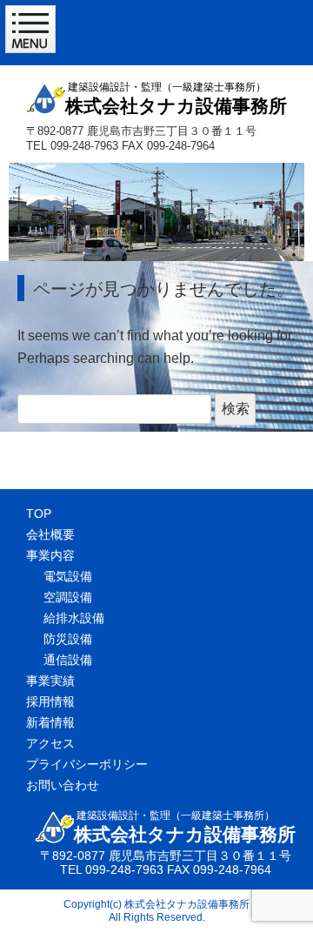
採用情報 (50, 701)
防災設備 (67, 639)
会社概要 (50, 534)
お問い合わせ (62, 785)
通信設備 (67, 660)
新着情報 (50, 722)
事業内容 (50, 555)
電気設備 (67, 576)
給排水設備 (73, 618)
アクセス (50, 743)
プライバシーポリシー (87, 764)
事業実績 (50, 681)
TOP (38, 513)
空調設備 (67, 597)
